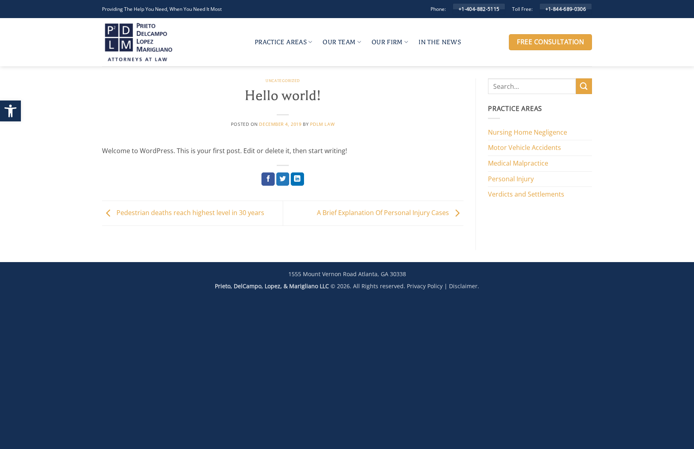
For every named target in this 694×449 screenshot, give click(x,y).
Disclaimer (463, 286)
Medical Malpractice (518, 163)
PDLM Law (322, 124)
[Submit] (584, 86)
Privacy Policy (425, 286)
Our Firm (387, 42)
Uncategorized (282, 80)
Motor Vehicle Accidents (524, 147)
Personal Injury (511, 178)
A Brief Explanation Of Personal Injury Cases (384, 212)
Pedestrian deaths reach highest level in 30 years (189, 212)
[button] (10, 110)
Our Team (339, 42)
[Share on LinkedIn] (297, 179)
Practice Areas (281, 42)
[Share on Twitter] (283, 179)
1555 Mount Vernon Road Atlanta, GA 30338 (347, 274)
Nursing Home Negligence (527, 132)
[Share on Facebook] (268, 179)
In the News (439, 42)
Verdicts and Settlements (526, 194)
